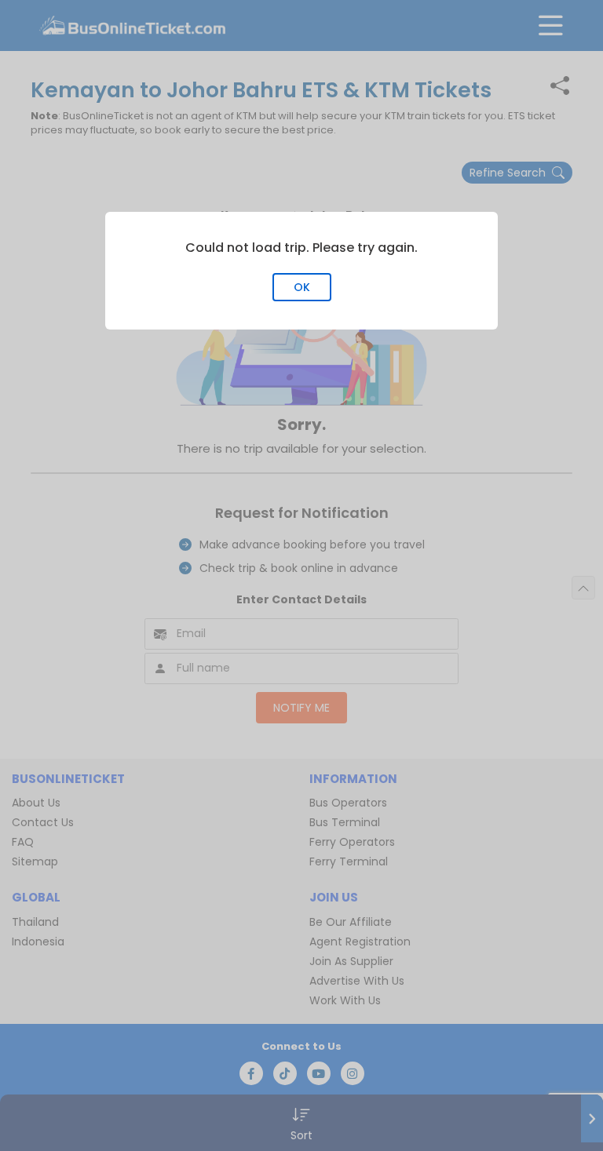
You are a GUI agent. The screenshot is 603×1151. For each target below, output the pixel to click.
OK (302, 287)
